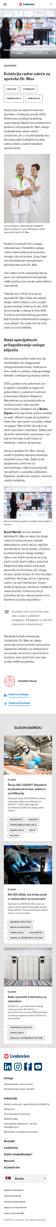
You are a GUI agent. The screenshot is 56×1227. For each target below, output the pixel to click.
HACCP (32, 830)
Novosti (9, 1160)
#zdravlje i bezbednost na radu (26, 938)
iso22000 (14, 835)
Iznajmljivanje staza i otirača (19, 1089)
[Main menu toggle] (5, 4)
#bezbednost (16, 820)
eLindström (12, 1167)
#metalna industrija (20, 927)
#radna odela (13, 98)
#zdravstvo (34, 98)
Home (7, 50)
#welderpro (36, 933)
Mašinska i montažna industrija (21, 1131)
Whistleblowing (12, 1196)
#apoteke (11, 89)
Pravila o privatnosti (15, 1208)
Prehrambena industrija (17, 1114)
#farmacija (29, 89)
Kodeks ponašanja (13, 1190)
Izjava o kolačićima (14, 1213)
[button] (51, 4)
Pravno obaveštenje (15, 1202)
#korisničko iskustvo (20, 1027)
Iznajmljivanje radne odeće (18, 1084)
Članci (12, 780)
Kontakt (9, 1141)
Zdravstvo (9, 1109)
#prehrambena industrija (23, 825)
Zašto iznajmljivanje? (18, 1154)
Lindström (11, 1147)
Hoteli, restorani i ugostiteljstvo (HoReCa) (26, 1104)
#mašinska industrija (20, 922)
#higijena (33, 820)
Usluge (8, 1078)
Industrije (10, 1098)
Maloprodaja (11, 1118)
